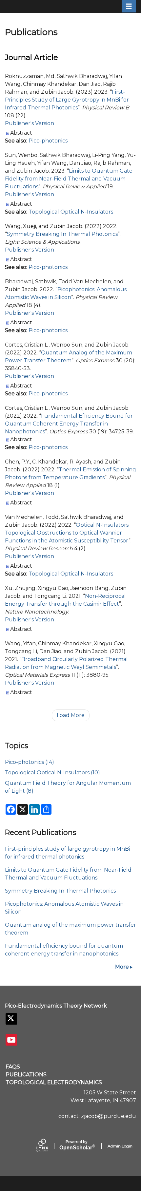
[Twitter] (11, 1019)
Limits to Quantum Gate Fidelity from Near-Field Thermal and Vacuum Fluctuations (68, 179)
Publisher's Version (29, 123)
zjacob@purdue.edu (108, 1116)
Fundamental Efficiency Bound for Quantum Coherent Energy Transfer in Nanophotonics (69, 424)
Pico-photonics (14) (29, 762)
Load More (71, 715)
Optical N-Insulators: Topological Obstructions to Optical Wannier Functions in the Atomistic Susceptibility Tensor (67, 533)
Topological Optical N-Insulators (71, 212)
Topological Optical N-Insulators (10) (52, 772)
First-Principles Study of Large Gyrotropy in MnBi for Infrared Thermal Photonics (67, 100)
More (122, 967)
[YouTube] (11, 1040)
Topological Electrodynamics (54, 1082)
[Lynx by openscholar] (47, 1146)
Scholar (76, 1145)
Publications (26, 1074)
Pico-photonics (48, 141)
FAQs (13, 1067)
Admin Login (120, 1146)
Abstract (21, 133)
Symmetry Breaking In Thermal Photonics (62, 234)
